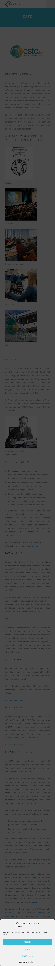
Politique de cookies (26, 962)
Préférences (27, 956)
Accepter (27, 942)
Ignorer (27, 949)
